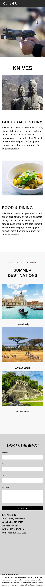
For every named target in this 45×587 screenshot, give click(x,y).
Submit (23, 508)
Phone (4, 464)
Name (4, 453)
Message (5, 487)
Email (4, 476)
